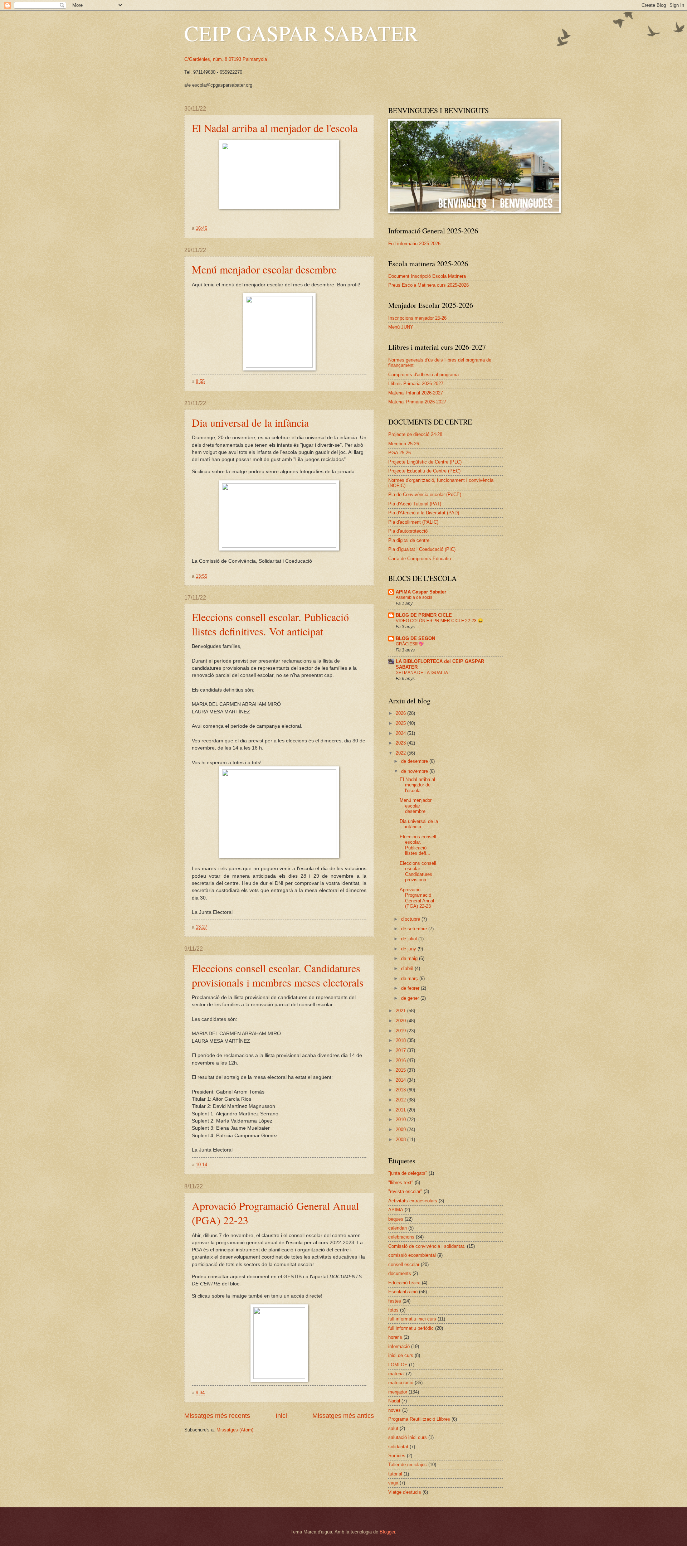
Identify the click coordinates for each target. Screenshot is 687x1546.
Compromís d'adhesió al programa (423, 374)
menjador (397, 1392)
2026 (401, 713)
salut (393, 1428)
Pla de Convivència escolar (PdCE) (424, 494)
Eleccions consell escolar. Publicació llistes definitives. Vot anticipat (270, 624)
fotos (393, 1310)
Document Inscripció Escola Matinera (427, 276)
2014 (401, 1080)
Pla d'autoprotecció (408, 531)
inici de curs (400, 1355)
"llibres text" (400, 1182)
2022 (401, 753)
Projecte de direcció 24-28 (415, 434)
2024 (401, 733)
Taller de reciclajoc (407, 1464)
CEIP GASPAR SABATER (301, 33)
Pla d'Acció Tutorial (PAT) (414, 504)
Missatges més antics (343, 1415)
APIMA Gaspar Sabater (421, 592)
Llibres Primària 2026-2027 (415, 383)
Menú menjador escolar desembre (264, 269)
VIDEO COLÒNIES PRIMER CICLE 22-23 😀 (439, 620)
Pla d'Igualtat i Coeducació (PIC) (421, 549)
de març (410, 978)
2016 (401, 1060)
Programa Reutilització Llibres (419, 1419)
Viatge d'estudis (404, 1492)
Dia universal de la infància (250, 422)
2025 (401, 723)
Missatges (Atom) (234, 1430)
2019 (401, 1030)
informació (399, 1346)
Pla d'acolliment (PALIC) (413, 522)
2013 (401, 1089)
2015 (401, 1070)
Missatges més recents (217, 1415)
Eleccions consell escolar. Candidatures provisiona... (418, 871)
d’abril (408, 968)
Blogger (387, 1532)
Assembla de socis (414, 597)
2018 (401, 1040)
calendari (397, 1228)
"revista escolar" (405, 1191)
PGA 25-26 (399, 452)
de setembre (414, 928)
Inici (281, 1415)
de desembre (415, 761)
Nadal (394, 1401)
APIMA (395, 1209)
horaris (395, 1337)
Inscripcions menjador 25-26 (417, 318)
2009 (401, 1129)
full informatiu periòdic (411, 1328)
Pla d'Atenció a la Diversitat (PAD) (423, 512)
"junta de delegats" (407, 1173)
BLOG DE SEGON (415, 638)
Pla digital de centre (408, 540)
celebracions (401, 1237)
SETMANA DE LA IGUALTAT (423, 672)
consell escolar (403, 1264)
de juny (409, 948)
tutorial (395, 1474)
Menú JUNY (400, 327)
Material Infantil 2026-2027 (415, 393)
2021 (401, 1010)
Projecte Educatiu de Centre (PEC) (424, 471)
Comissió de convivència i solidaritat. (427, 1246)
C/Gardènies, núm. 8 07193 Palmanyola (225, 59)
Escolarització (403, 1291)
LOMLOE (398, 1364)
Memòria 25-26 (403, 443)
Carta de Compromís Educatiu (419, 558)
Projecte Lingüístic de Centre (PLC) (425, 462)
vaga (393, 1483)
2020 (401, 1020)
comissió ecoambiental (412, 1255)
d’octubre (411, 919)
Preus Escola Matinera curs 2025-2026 (428, 285)
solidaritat (398, 1446)
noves (394, 1410)
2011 (401, 1110)
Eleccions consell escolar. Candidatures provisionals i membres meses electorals (278, 975)
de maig (410, 958)
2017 (401, 1050)
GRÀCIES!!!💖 (410, 643)
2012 (401, 1099)
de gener (410, 998)
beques (395, 1219)
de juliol (409, 938)
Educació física (404, 1282)
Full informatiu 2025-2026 (414, 243)
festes (394, 1301)
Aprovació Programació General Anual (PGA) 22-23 (417, 898)
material (396, 1373)
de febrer (411, 988)
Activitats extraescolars (412, 1200)
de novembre (415, 771)
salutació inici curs (407, 1437)
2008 (401, 1139)
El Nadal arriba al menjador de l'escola (274, 128)
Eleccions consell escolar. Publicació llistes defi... (418, 845)
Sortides (396, 1455)
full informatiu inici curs (412, 1319)
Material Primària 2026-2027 (417, 401)
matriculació (400, 1382)
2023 (401, 743)
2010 (401, 1119)
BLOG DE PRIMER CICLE (424, 615)
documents (399, 1273)
